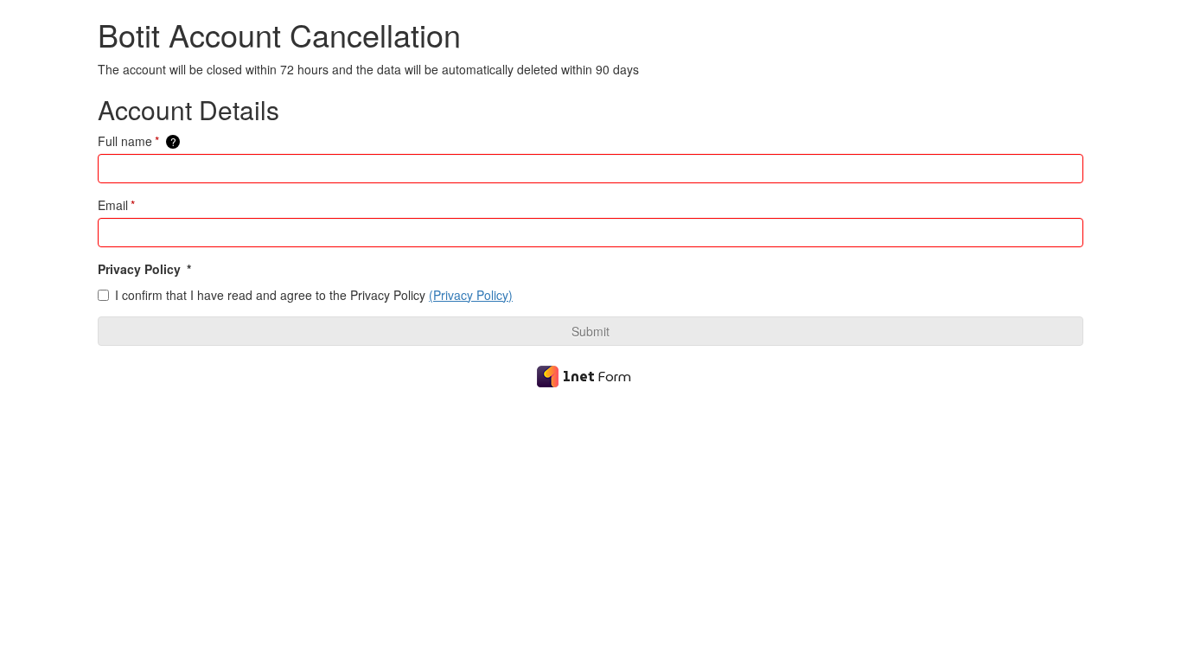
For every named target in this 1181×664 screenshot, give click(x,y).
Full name (137, 141)
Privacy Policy (144, 269)
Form (597, 376)
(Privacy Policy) (471, 294)
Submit (590, 331)
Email (116, 205)
